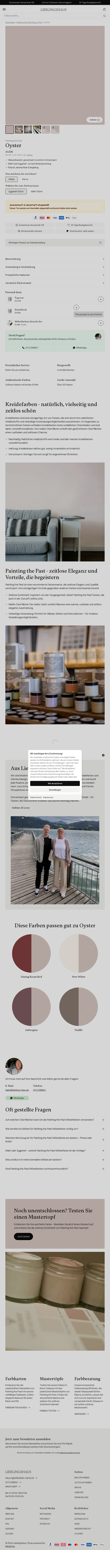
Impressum (48, 797)
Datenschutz (36, 797)
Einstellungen (55, 790)
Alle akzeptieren (55, 783)
